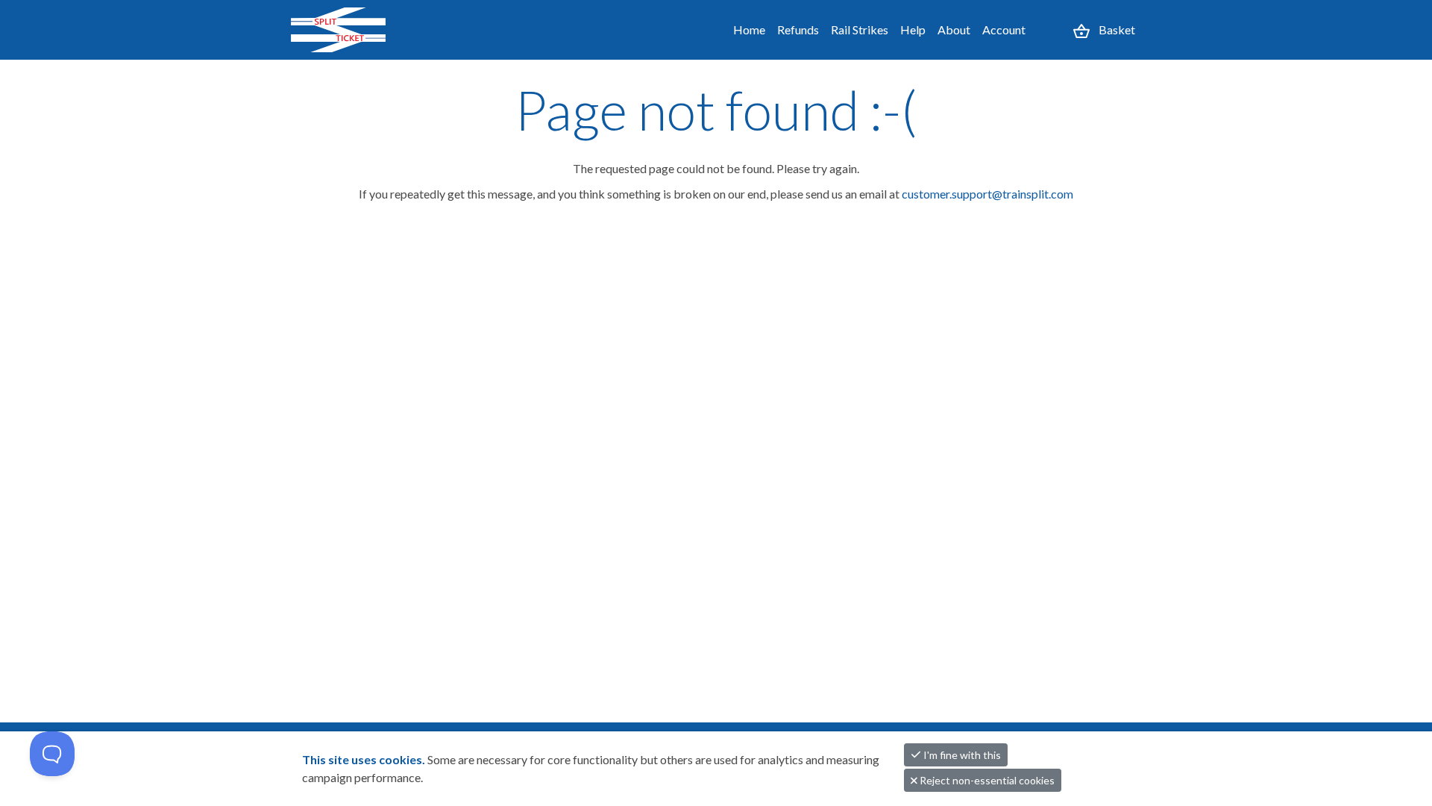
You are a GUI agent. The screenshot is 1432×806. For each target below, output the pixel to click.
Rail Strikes (859, 29)
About (954, 29)
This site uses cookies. (364, 759)
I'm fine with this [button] (961, 755)
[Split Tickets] (355, 30)
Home (749, 29)
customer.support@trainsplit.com (987, 194)
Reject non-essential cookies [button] (986, 780)
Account (1004, 29)
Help (913, 29)
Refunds (798, 29)
